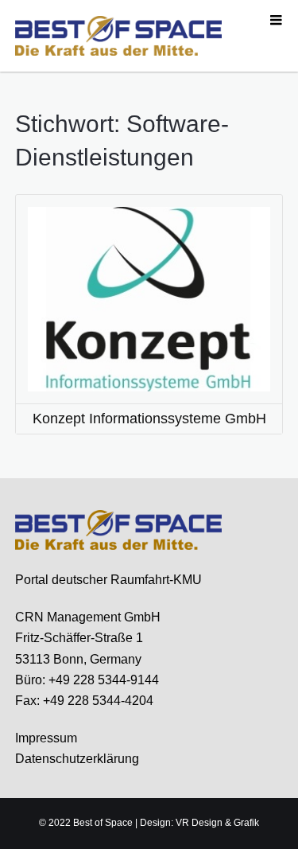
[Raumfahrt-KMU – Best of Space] (118, 35)
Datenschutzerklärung (77, 758)
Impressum (46, 738)
